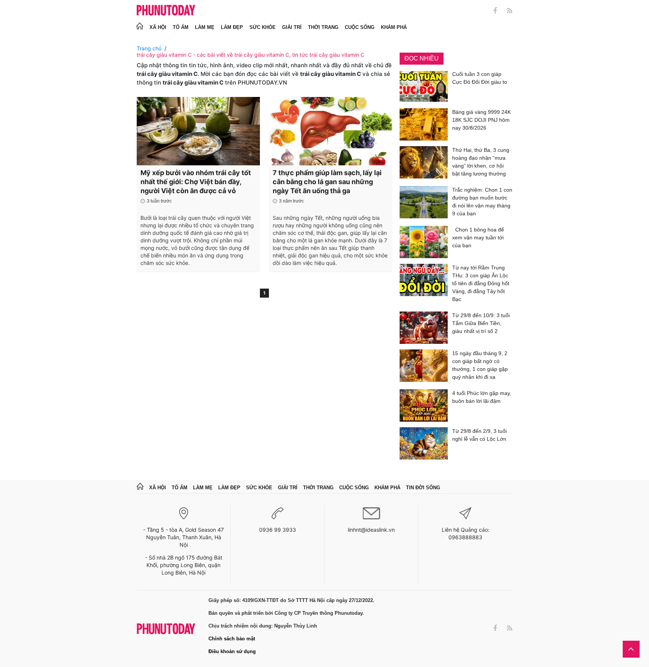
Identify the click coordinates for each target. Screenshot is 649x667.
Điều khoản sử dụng (232, 651)
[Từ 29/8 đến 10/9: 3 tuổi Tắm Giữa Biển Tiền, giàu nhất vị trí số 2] (424, 328)
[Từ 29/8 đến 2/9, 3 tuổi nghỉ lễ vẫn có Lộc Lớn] (424, 443)
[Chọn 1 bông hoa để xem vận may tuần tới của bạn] (424, 242)
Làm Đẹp (232, 27)
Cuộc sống (359, 27)
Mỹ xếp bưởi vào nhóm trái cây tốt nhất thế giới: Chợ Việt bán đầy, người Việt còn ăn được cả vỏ (195, 182)
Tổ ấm (181, 27)
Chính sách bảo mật (231, 638)
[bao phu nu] (166, 11)
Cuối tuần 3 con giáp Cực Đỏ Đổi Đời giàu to (479, 78)
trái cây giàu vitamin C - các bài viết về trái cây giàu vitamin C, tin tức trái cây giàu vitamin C (250, 54)
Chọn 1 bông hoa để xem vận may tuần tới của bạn (478, 237)
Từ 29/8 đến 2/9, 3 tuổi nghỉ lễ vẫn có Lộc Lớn (479, 435)
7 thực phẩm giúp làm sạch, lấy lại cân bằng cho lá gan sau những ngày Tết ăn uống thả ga (327, 182)
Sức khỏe (262, 27)
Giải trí (292, 27)
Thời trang (323, 27)
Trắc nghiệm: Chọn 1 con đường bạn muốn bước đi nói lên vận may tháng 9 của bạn (482, 201)
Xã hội (157, 27)
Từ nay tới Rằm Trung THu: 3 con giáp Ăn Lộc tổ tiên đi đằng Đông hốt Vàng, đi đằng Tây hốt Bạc (480, 283)
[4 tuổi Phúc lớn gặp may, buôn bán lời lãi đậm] (424, 405)
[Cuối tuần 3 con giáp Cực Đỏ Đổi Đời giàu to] (424, 86)
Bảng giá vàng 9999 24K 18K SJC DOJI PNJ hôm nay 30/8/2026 (481, 120)
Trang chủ (149, 48)
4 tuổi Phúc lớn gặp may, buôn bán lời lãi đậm (481, 397)
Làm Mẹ (204, 27)
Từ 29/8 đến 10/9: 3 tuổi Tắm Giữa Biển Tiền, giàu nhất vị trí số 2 (481, 323)
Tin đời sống (423, 487)
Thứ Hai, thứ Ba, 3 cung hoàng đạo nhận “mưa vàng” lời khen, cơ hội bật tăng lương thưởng (480, 162)
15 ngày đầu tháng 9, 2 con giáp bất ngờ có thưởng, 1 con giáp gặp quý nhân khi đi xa (480, 365)
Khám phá (394, 27)
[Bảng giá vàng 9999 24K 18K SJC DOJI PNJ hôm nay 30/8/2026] (424, 124)
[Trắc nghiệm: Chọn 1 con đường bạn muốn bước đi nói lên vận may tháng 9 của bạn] (424, 203)
